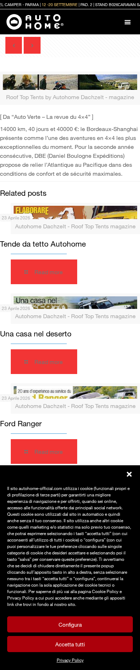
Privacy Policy (70, 660)
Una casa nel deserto (35, 333)
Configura (70, 624)
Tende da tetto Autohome (43, 243)
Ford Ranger (21, 423)
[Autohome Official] (35, 21)
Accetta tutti (70, 644)
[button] (129, 474)
